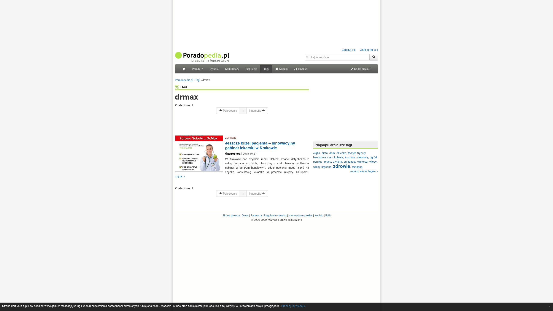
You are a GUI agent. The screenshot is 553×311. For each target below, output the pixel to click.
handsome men (322, 157)
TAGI (183, 87)
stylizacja (350, 161)
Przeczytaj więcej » (293, 306)
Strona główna (231, 215)
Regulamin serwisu (275, 215)
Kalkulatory (232, 68)
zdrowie (341, 166)
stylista (337, 161)
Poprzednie (229, 110)
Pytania (214, 68)
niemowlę (362, 157)
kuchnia (350, 157)
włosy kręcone (322, 167)
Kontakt (319, 215)
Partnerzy (256, 215)
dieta (325, 153)
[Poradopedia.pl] (202, 57)
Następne (255, 110)
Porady (196, 68)
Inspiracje (251, 68)
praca (327, 161)
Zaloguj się (349, 50)
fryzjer (352, 153)
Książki (283, 68)
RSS (328, 215)
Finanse (302, 68)
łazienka (357, 167)
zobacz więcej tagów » (364, 171)
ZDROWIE (230, 137)
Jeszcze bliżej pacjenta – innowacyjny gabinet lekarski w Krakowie (260, 145)
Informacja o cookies (300, 215)
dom (332, 153)
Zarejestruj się (369, 50)
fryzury (361, 153)
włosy (373, 161)
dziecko (341, 153)
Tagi (266, 68)
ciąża (316, 153)
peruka (318, 161)
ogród (373, 157)
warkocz (362, 161)
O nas (245, 215)
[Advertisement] (241, 125)
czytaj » (180, 176)
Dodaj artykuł (361, 68)
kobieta (338, 157)
